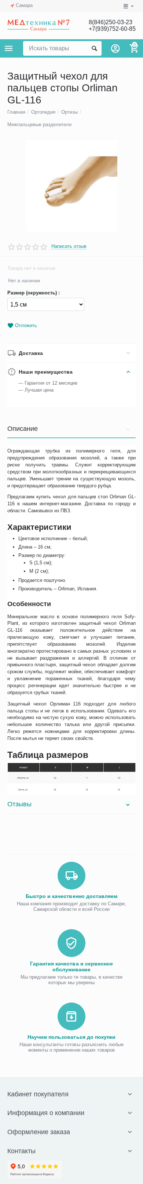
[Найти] (94, 48)
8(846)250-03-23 (110, 22)
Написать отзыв (69, 246)
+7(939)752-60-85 (112, 29)
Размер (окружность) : (33, 293)
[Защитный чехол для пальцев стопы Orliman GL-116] (71, 186)
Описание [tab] (22, 428)
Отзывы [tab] (19, 804)
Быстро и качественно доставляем (71, 896)
